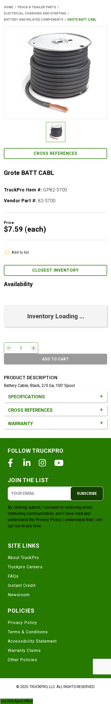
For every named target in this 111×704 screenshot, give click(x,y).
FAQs (13, 576)
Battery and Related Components (33, 19)
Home (8, 7)
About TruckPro (23, 557)
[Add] (33, 348)
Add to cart (55, 359)
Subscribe (87, 493)
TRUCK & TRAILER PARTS (36, 7)
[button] (55, 73)
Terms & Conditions (28, 631)
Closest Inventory (55, 270)
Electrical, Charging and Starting (35, 13)
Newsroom (19, 594)
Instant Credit (22, 585)
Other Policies (22, 659)
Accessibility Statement (32, 641)
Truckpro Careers (25, 566)
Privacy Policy (48, 519)
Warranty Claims (24, 650)
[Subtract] (8, 348)
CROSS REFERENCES (55, 153)
